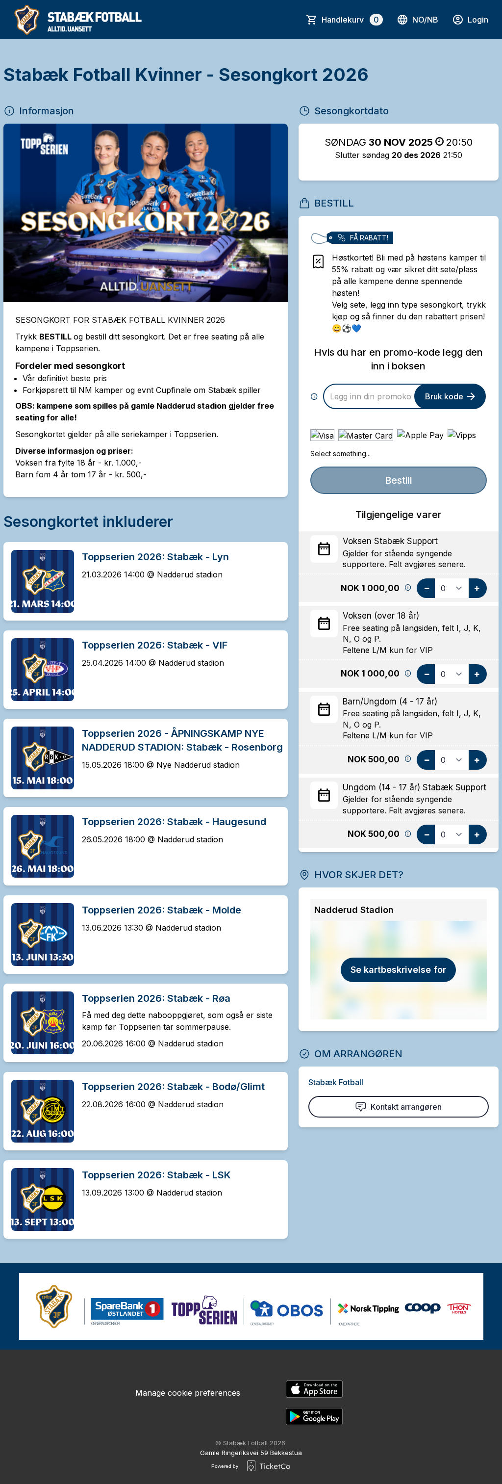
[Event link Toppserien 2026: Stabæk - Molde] (38, 934)
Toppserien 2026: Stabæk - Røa (156, 998)
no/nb (425, 20)
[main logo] (78, 19)
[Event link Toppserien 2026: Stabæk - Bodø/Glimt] (38, 1111)
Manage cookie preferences (187, 1393)
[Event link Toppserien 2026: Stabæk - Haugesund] (38, 846)
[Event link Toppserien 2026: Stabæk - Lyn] (38, 581)
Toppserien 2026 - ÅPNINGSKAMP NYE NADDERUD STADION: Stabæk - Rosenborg (182, 740)
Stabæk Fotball (335, 1082)
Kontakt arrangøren (406, 1107)
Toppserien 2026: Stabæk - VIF (154, 645)
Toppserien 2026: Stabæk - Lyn (155, 557)
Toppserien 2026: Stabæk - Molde (161, 910)
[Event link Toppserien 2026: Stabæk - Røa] (38, 1023)
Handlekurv (350, 20)
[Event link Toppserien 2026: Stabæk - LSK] (38, 1199)
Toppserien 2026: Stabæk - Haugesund (174, 822)
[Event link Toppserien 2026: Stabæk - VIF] (38, 669)
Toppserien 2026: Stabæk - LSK (156, 1175)
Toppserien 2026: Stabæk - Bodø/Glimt (173, 1087)
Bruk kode (444, 396)
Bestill (398, 480)
